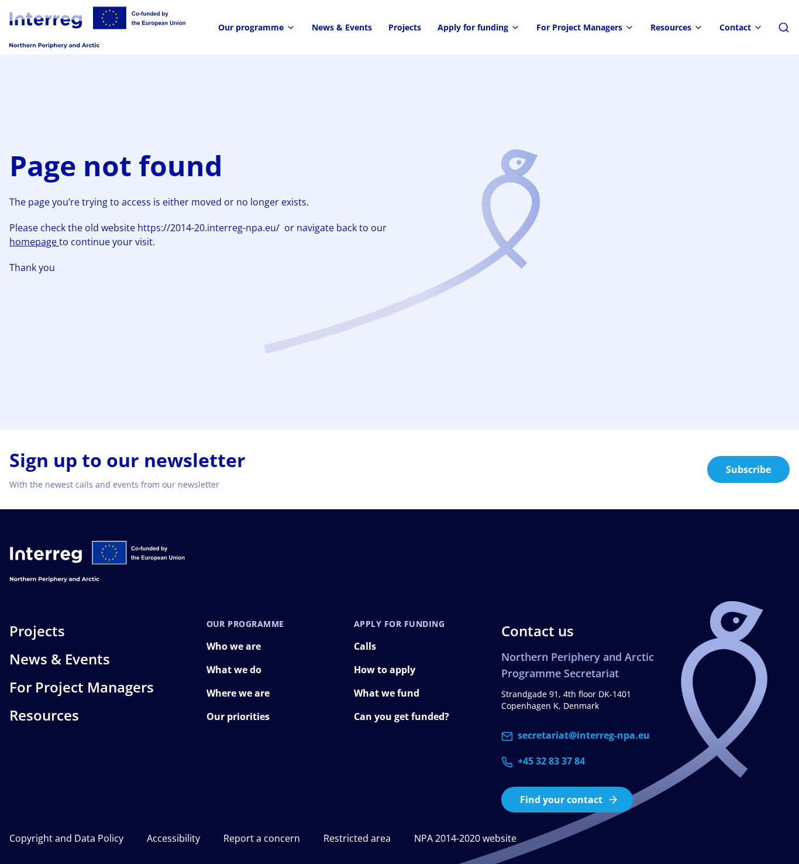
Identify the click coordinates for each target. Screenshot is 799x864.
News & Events (342, 27)
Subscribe (748, 469)
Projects (404, 27)
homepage (34, 241)
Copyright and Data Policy (66, 838)
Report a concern (261, 838)
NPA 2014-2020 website (465, 838)
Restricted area (357, 838)
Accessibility (173, 838)
